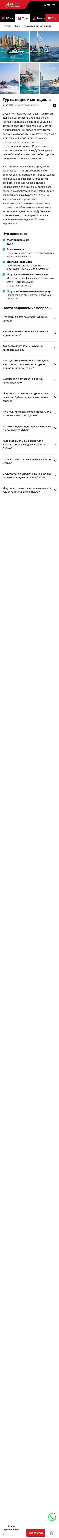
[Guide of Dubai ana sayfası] (19, 4)
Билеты (41, 18)
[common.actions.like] (54, 106)
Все (54, 18)
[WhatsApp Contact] (52, 1517)
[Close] (54, 1513)
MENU (47, 5)
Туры (25, 18)
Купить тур (36, 1532)
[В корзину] (51, 1533)
